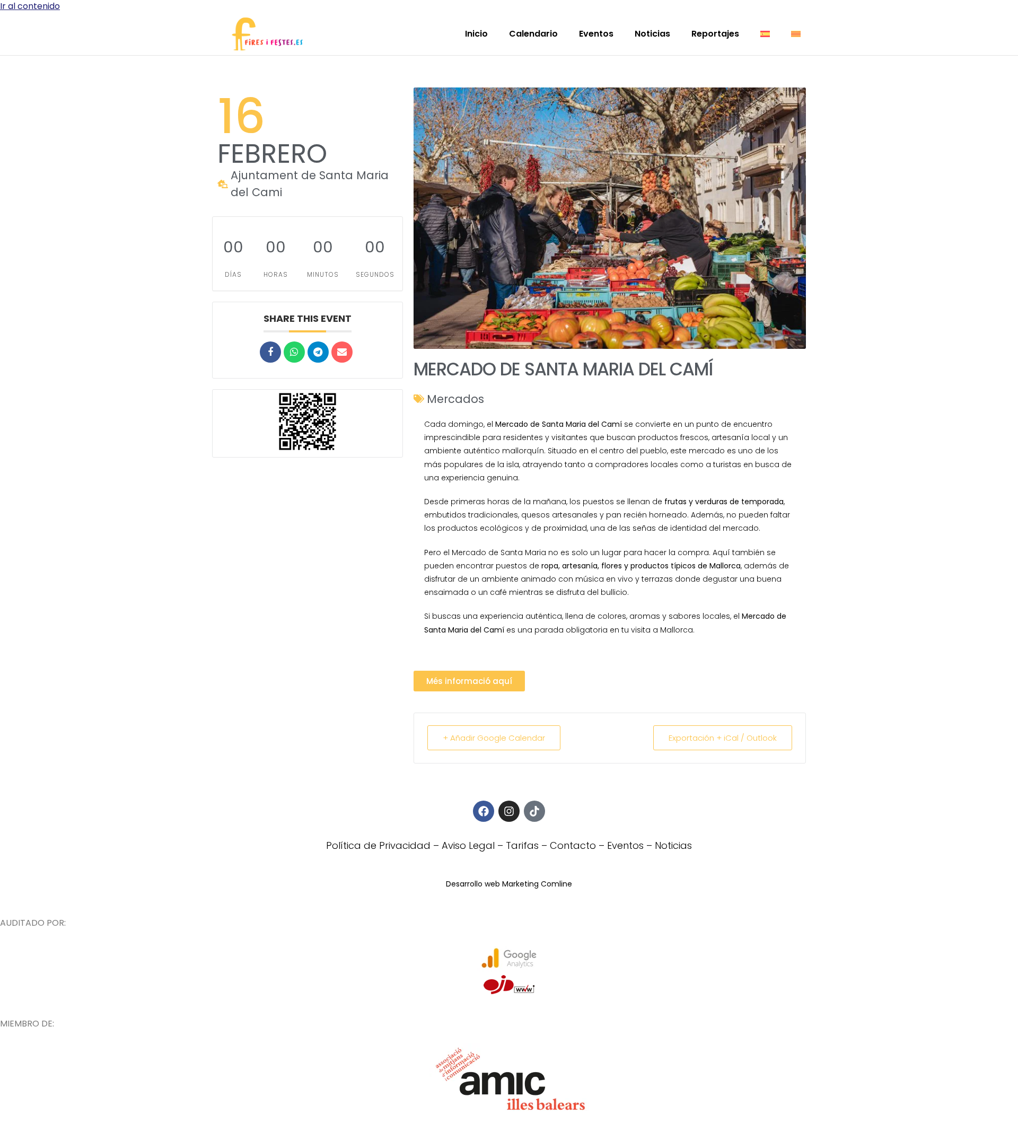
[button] (469, 681)
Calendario (533, 34)
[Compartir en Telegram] (318, 352)
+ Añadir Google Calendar (494, 737)
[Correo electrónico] (342, 352)
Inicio (476, 34)
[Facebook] (483, 811)
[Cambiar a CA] (795, 34)
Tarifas (522, 845)
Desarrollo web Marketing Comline (509, 884)
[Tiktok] (534, 811)
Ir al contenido (30, 6)
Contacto (573, 845)
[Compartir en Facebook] (270, 352)
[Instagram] (509, 811)
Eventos (596, 34)
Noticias (652, 34)
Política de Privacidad (378, 845)
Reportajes (715, 34)
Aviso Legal (468, 845)
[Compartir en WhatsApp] (294, 352)
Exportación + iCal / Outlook (723, 737)
